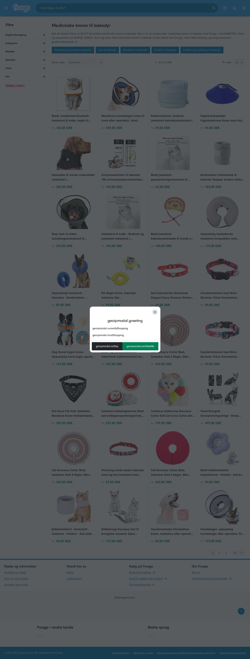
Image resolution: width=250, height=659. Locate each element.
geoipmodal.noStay (107, 346)
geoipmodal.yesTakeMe (140, 346)
